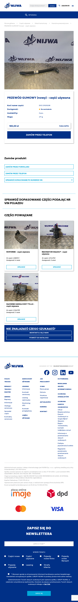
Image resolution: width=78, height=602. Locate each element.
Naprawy (7, 399)
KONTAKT (43, 411)
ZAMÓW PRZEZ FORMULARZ (17, 167)
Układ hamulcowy (41, 23)
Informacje (8, 402)
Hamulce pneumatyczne (60, 23)
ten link (47, 584)
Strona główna (9, 23)
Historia (43, 392)
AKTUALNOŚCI (45, 402)
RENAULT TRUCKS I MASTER (7, 389)
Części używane (24, 23)
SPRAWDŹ (21, 267)
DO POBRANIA (63, 379)
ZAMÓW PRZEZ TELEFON (39, 135)
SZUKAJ (52, 6)
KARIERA (43, 407)
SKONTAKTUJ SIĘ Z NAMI (39, 333)
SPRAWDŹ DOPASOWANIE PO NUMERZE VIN (24, 180)
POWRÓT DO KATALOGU (39, 338)
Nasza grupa (44, 389)
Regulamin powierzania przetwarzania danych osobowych (63, 453)
